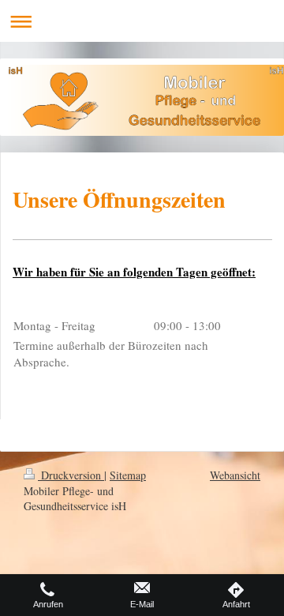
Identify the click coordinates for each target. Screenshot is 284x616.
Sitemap (128, 475)
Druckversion (71, 475)
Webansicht (235, 475)
